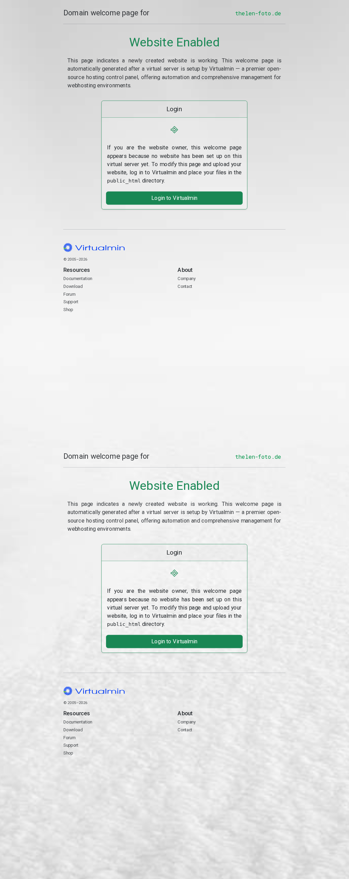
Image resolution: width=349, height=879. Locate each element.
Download (73, 286)
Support (71, 302)
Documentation (77, 278)
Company (187, 278)
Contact (204, 302)
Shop (68, 309)
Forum (69, 294)
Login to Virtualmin (174, 198)
